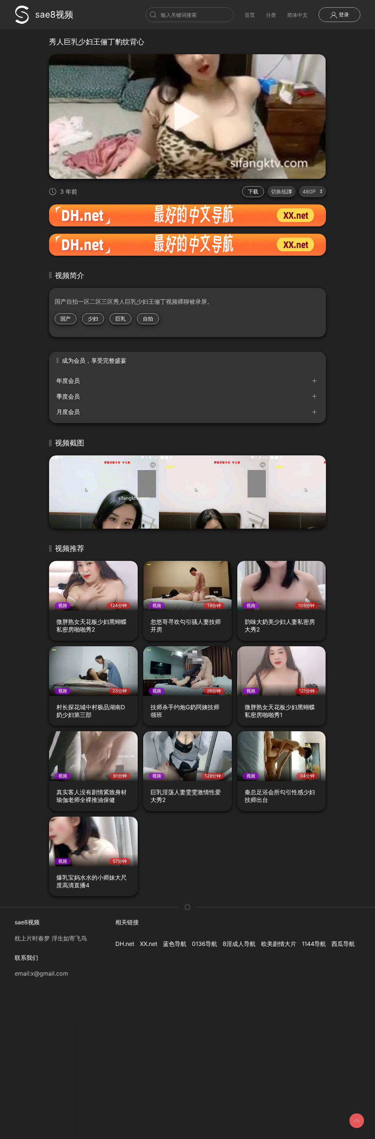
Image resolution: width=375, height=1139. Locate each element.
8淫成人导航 (239, 943)
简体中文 (297, 15)
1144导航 (314, 943)
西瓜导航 (343, 943)
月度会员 (68, 411)
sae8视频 (54, 14)
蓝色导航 (174, 943)
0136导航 (204, 943)
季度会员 (68, 396)
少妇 (93, 318)
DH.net (124, 943)
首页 (250, 15)
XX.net (148, 943)
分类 (271, 15)
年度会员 (68, 380)
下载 (253, 191)
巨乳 (120, 318)
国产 (65, 318)
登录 (343, 14)
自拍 (148, 318)
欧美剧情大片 (278, 943)
